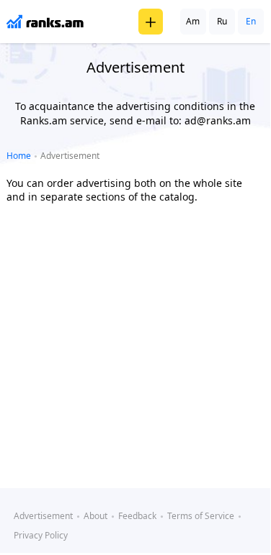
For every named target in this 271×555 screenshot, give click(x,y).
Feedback (137, 516)
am (193, 21)
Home (18, 156)
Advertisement (43, 516)
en (251, 21)
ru (222, 21)
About (95, 516)
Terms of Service (200, 516)
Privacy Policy (41, 535)
